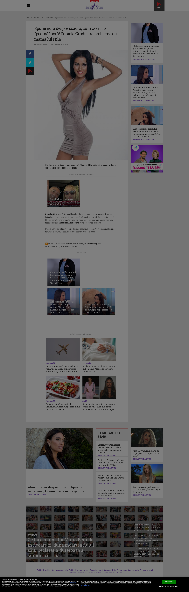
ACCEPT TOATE (168, 581)
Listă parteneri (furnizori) (86, 585)
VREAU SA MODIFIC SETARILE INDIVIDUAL (168, 586)
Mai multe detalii (73, 582)
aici (49, 586)
